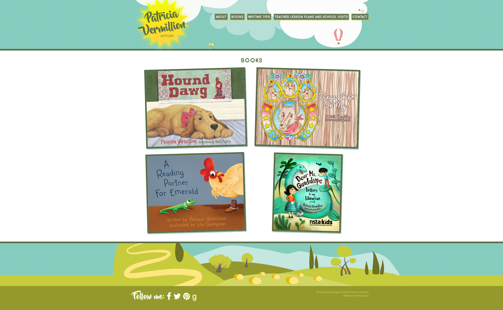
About (221, 17)
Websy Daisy (362, 295)
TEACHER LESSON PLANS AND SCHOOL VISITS (311, 17)
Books (237, 17)
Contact (359, 17)
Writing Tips (259, 17)
